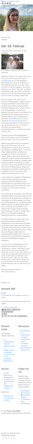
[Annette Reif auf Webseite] (5, 293)
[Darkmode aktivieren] (7, 3)
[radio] (2, 316)
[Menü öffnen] (10, 3)
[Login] (5, 3)
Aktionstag (7, 80)
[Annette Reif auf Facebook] (2, 293)
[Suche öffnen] (2, 3)
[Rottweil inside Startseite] (10, 1)
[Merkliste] (4, 3)
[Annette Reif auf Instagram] (3, 293)
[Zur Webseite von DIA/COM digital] (8, 438)
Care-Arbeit (15, 121)
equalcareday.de (10, 272)
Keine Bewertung (22, 316)
